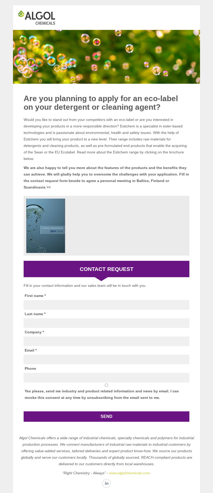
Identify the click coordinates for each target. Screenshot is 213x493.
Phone (30, 368)
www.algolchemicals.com (129, 473)
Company (33, 332)
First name (34, 296)
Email (29, 350)
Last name (34, 314)
